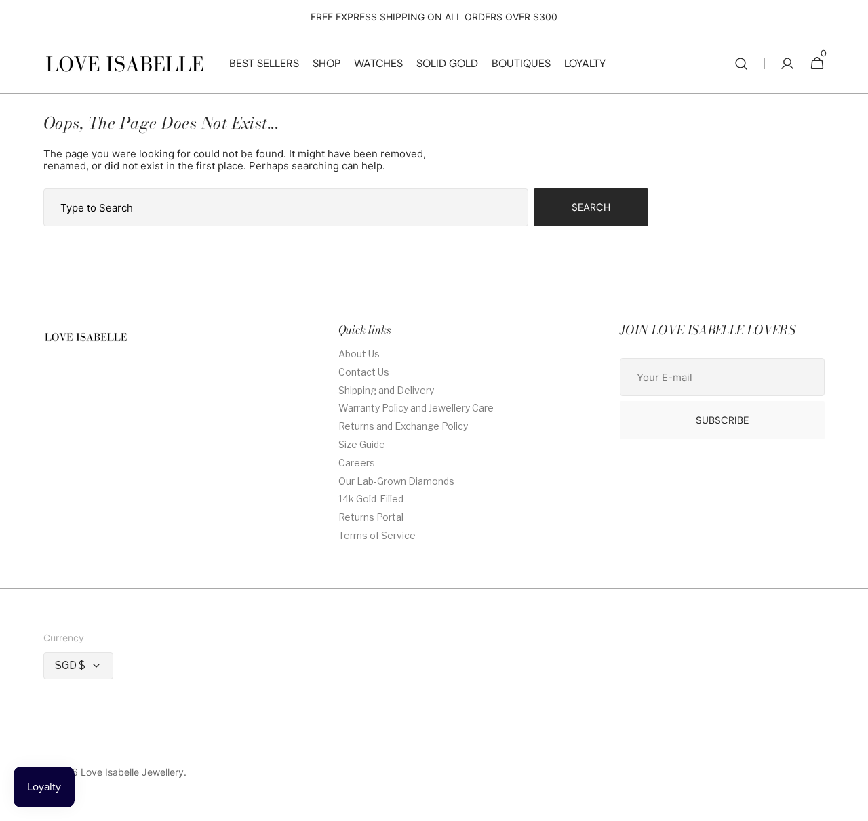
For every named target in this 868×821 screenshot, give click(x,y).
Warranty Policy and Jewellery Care (416, 408)
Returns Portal (370, 517)
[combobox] (285, 207)
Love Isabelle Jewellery (132, 772)
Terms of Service (377, 535)
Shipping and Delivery (386, 390)
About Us (359, 353)
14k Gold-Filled (370, 498)
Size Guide (361, 444)
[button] (741, 64)
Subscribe (722, 420)
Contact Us (363, 372)
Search (591, 207)
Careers (356, 462)
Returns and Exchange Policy (403, 426)
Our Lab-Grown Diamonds (396, 481)
